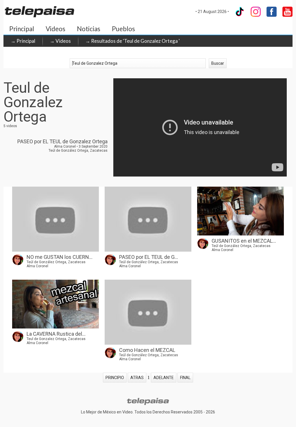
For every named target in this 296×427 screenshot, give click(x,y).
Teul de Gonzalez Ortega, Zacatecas (56, 339)
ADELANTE (163, 377)
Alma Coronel (37, 266)
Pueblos (123, 29)
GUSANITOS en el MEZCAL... (244, 241)
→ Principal (23, 41)
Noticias (88, 29)
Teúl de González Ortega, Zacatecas (56, 262)
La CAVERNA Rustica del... (56, 334)
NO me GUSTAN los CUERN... (59, 257)
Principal (21, 29)
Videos (55, 29)
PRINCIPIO (115, 377)
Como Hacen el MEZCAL (147, 350)
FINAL (185, 377)
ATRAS (137, 377)
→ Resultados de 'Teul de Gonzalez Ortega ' (132, 41)
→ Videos (60, 41)
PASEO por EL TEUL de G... (148, 257)
